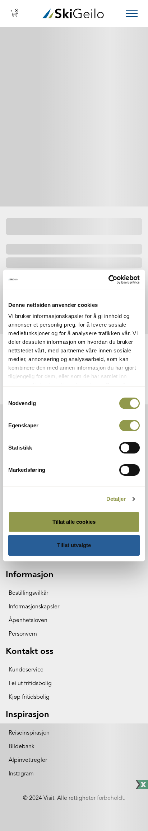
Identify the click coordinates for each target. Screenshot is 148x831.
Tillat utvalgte (74, 545)
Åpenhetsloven (28, 620)
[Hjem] (73, 13)
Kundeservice (26, 670)
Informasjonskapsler (34, 607)
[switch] (129, 425)
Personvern (23, 634)
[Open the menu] (131, 13)
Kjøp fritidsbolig (29, 697)
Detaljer (116, 499)
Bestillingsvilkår (28, 593)
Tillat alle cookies (74, 522)
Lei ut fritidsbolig (30, 684)
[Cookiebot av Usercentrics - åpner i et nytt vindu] (108, 279)
